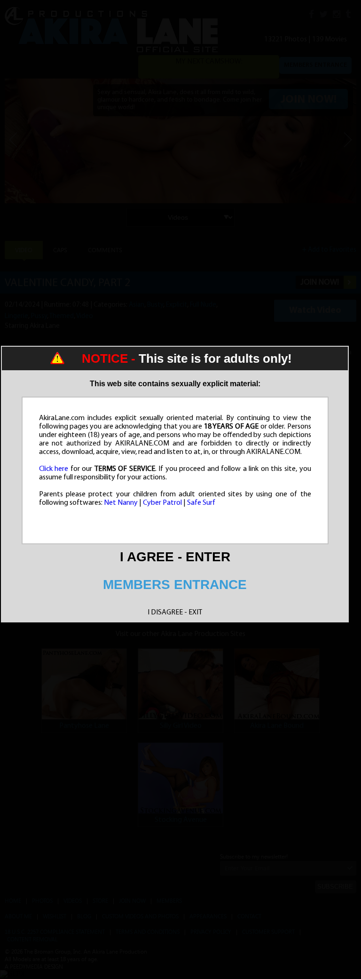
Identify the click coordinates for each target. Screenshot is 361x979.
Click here (54, 469)
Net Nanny (121, 503)
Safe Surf (201, 503)
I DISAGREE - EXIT (175, 612)
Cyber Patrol (162, 503)
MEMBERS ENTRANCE (175, 584)
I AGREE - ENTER (175, 556)
